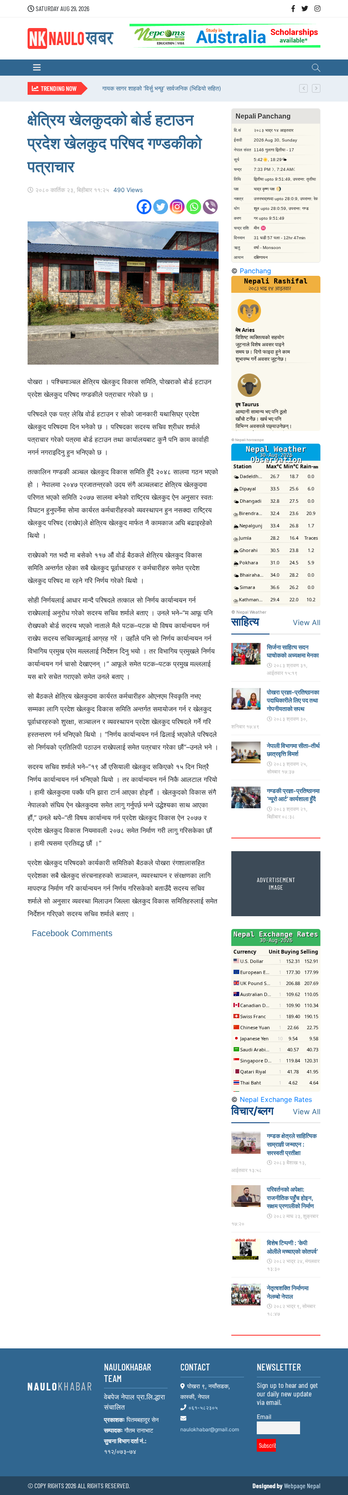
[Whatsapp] (193, 206)
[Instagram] (177, 206)
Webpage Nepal (302, 1485)
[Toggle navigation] (37, 67)
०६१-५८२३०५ (203, 1407)
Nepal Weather (251, 611)
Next (316, 88)
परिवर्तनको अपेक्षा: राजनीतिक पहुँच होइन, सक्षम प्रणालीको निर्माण (290, 1197)
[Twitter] (160, 206)
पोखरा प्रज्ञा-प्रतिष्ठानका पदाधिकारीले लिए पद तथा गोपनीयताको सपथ (293, 700)
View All (306, 622)
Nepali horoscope (249, 440)
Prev (303, 88)
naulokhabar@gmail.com (209, 1429)
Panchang (255, 270)
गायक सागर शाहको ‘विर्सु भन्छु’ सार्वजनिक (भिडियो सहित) (161, 88)
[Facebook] (144, 206)
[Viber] (210, 206)
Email (264, 1416)
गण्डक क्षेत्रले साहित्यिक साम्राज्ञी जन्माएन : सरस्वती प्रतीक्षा (292, 1144)
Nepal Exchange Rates (276, 1099)
